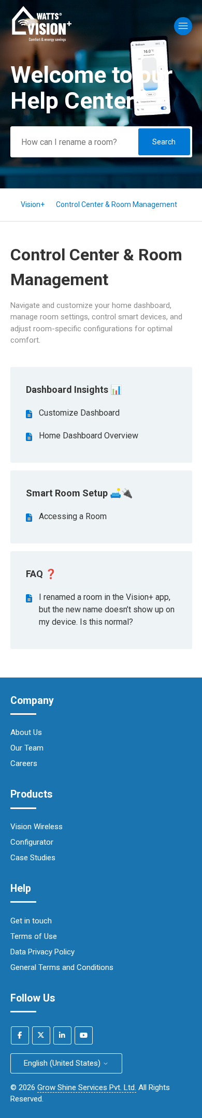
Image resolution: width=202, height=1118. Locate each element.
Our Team (27, 748)
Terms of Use (33, 936)
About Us (26, 732)
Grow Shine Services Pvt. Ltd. (86, 1087)
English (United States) (63, 1063)
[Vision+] (42, 41)
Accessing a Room (73, 516)
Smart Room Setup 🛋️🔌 (79, 493)
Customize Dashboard (79, 413)
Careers (23, 763)
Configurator (31, 842)
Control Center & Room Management (116, 204)
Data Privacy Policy (42, 952)
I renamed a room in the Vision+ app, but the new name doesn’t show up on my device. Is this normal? (107, 609)
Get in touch (31, 920)
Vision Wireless (36, 826)
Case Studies (32, 857)
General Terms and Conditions (61, 967)
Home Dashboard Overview (88, 435)
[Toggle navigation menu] (183, 26)
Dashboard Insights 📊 (74, 389)
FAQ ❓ (41, 573)
